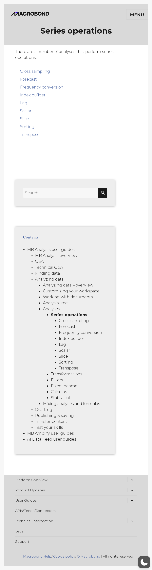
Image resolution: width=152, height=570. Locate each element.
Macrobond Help (37, 556)
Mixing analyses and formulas (71, 403)
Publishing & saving (54, 415)
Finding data (47, 273)
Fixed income (64, 385)
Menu (137, 14)
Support (22, 542)
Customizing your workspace (71, 291)
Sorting (27, 126)
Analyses (51, 308)
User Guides (26, 500)
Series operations (69, 314)
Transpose (30, 134)
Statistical (60, 397)
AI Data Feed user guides (51, 439)
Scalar (25, 110)
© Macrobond (88, 556)
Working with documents (68, 297)
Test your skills (49, 427)
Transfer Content (51, 421)
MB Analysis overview (56, 255)
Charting (43, 409)
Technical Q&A (49, 267)
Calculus (59, 391)
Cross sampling (35, 71)
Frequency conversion (41, 87)
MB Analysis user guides (51, 249)
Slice (24, 118)
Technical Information (34, 521)
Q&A (39, 261)
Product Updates (30, 490)
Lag (23, 103)
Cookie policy (64, 556)
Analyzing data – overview (68, 285)
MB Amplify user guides (50, 433)
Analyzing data (49, 279)
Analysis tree (55, 303)
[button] (144, 562)
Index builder (33, 95)
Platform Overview (31, 480)
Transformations (66, 374)
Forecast (28, 79)
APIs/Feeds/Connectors (35, 511)
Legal (20, 531)
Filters (57, 380)
